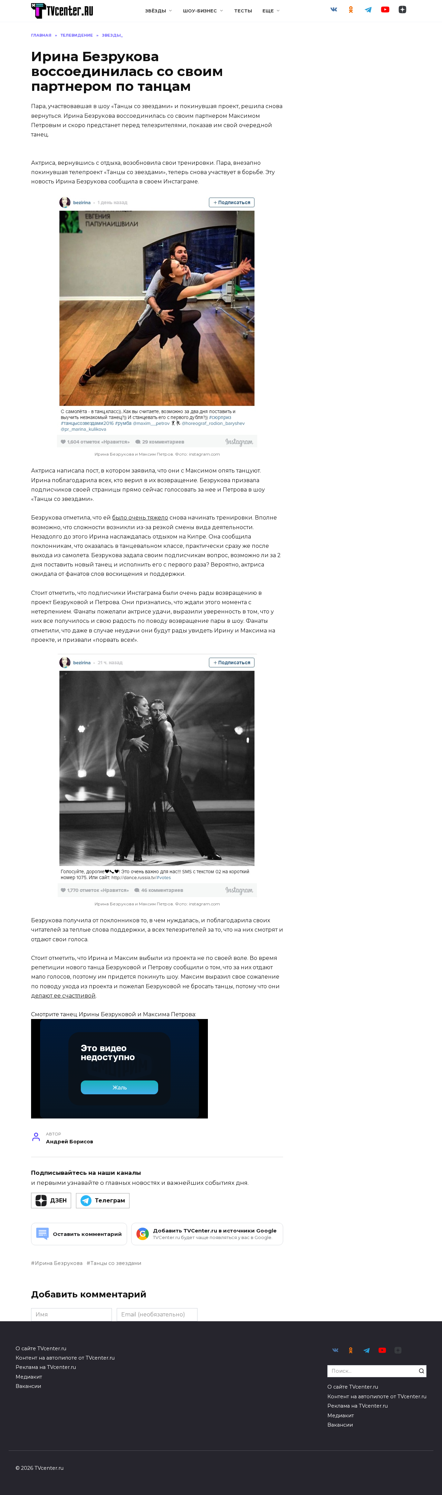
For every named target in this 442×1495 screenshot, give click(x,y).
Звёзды (155, 10)
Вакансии (28, 1386)
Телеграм (110, 1200)
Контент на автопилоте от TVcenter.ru (65, 1358)
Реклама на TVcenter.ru (46, 1367)
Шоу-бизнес (200, 10)
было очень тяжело (140, 517)
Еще (268, 10)
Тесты (243, 10)
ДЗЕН (58, 1200)
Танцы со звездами (115, 1263)
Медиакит (29, 1377)
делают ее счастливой (63, 995)
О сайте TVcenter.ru (41, 1348)
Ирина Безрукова (59, 1263)
